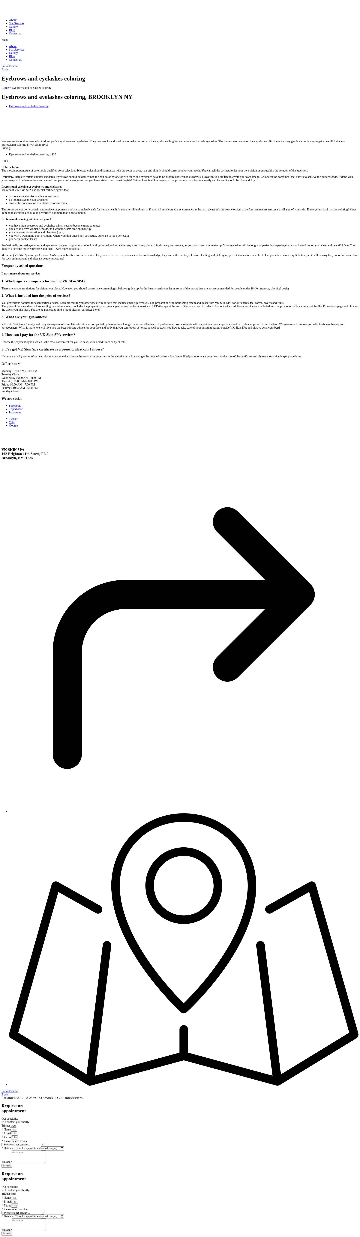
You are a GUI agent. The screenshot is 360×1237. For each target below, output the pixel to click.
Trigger (6, 1125)
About (12, 20)
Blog (12, 30)
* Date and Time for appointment (21, 1148)
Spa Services (16, 23)
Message (7, 1161)
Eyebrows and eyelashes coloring (29, 106)
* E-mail (7, 1133)
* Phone (6, 1137)
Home (5, 87)
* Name (6, 1129)
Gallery (13, 26)
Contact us (15, 33)
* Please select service (15, 1141)
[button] (180, 40)
